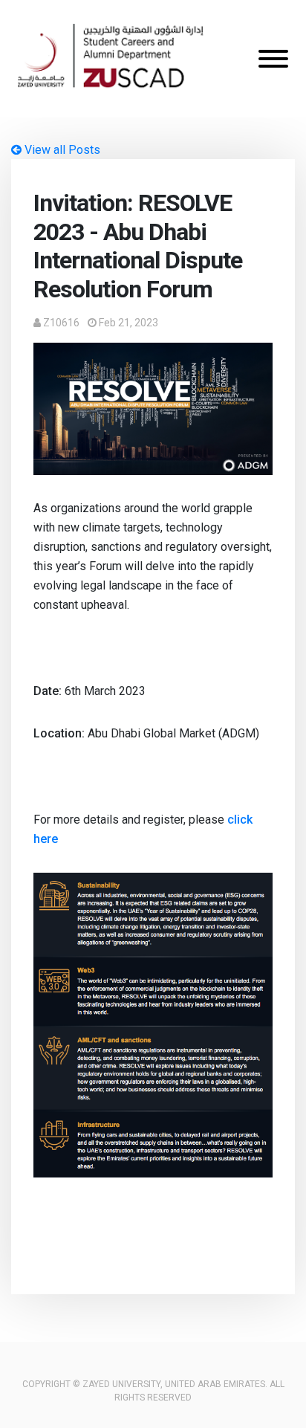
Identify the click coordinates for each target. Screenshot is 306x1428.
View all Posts (61, 150)
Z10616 (61, 323)
